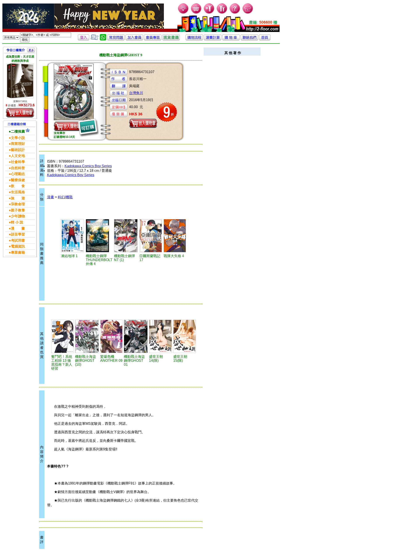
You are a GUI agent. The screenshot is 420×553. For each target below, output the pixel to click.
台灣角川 (136, 93)
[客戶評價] (94, 39)
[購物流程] (194, 39)
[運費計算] (212, 39)
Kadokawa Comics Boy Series (88, 166)
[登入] (83, 39)
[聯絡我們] (249, 39)
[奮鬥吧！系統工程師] (62, 336)
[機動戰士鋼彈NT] (126, 235)
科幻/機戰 (65, 197)
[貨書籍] (171, 39)
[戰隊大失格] (175, 235)
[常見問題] (235, 13)
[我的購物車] (196, 13)
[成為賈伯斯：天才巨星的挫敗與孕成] (20, 80)
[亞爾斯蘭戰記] (150, 235)
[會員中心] (222, 13)
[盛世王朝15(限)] (184, 336)
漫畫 (50, 197)
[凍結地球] (73, 235)
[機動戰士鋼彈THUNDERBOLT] (99, 235)
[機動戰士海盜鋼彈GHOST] (87, 336)
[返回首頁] (264, 39)
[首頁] (248, 13)
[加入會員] (209, 13)
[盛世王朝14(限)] (160, 336)
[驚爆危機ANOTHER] (111, 336)
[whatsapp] (103, 39)
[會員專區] (152, 39)
